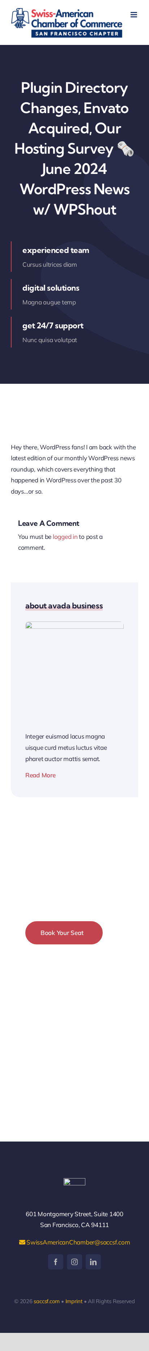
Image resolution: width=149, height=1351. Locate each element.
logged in (65, 536)
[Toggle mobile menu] (134, 14)
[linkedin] (93, 1261)
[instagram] (74, 1261)
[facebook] (55, 1261)
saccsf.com (47, 1301)
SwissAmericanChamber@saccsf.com (77, 1242)
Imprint (73, 1301)
